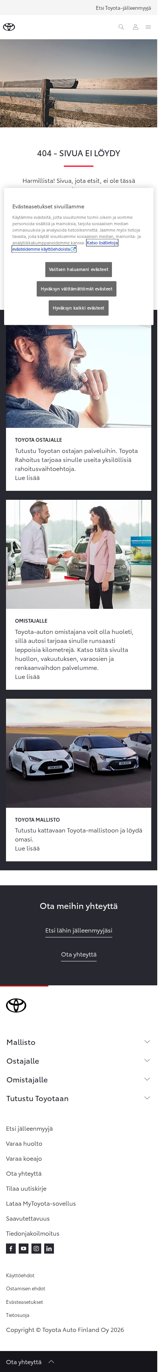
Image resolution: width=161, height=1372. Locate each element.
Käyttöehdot (20, 1275)
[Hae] (121, 27)
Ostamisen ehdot (25, 1288)
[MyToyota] (135, 27)
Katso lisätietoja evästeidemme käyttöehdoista (65, 246)
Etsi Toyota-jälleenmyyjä (123, 7)
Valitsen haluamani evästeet (78, 269)
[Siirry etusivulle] (9, 27)
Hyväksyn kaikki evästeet (78, 308)
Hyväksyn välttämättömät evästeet (76, 289)
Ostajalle (22, 1060)
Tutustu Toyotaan (37, 1098)
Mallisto (21, 1041)
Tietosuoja (18, 1314)
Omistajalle (27, 1079)
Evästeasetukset (24, 1301)
